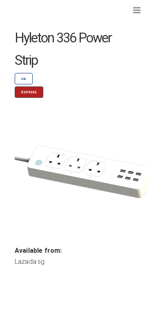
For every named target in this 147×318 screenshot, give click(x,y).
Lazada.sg (30, 261)
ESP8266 (29, 92)
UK (23, 79)
